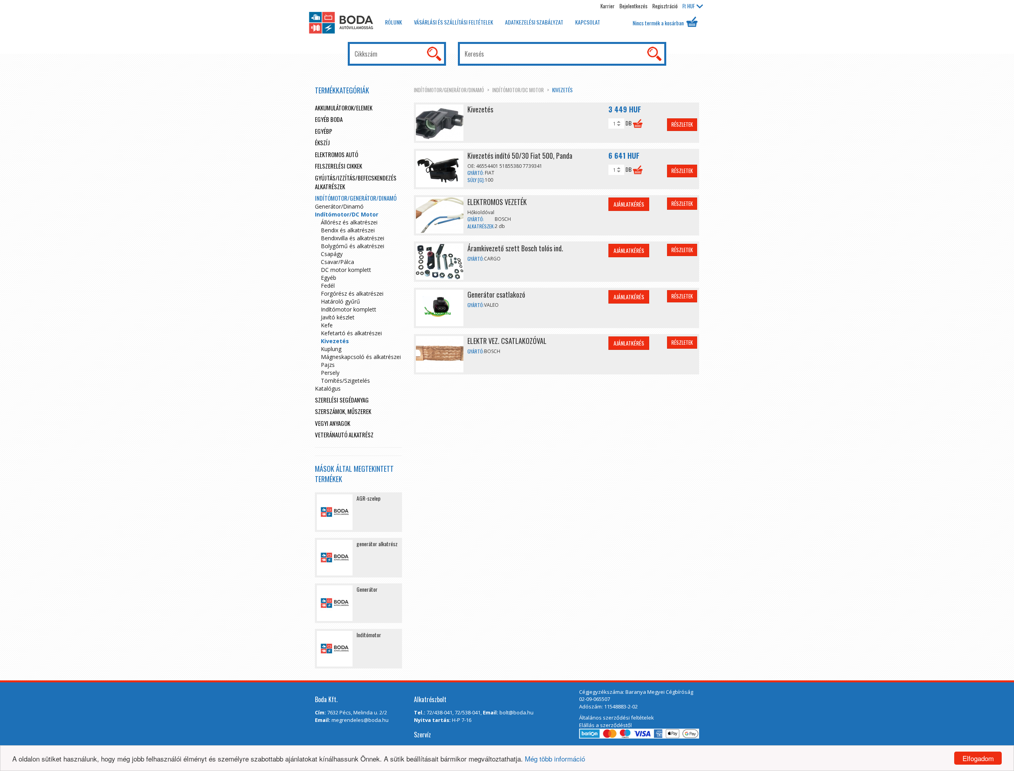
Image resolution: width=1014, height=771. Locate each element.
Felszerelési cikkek (338, 165)
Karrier (607, 6)
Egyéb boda (329, 119)
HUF (688, 6)
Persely (330, 372)
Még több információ (555, 758)
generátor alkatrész (377, 543)
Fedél (328, 285)
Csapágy (332, 254)
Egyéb (328, 277)
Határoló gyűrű (340, 301)
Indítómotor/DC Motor (518, 90)
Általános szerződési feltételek (616, 717)
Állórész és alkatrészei (349, 222)
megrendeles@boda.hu (360, 720)
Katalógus (328, 388)
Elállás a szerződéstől (605, 725)
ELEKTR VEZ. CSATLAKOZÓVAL (507, 341)
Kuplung (331, 349)
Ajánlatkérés (629, 204)
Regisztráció (665, 6)
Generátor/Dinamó (339, 206)
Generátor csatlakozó (496, 294)
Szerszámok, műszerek (343, 411)
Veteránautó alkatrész (344, 434)
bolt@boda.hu (516, 712)
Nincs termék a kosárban (659, 23)
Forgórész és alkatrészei (352, 293)
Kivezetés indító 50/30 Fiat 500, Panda (519, 155)
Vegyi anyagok (332, 423)
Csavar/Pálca (337, 262)
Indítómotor (368, 634)
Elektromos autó (336, 154)
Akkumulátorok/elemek (343, 107)
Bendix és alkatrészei (348, 230)
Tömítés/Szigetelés (345, 380)
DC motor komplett (346, 269)
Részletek (682, 124)
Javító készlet (338, 317)
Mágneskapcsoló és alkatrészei (361, 357)
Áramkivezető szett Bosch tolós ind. (515, 248)
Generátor (366, 589)
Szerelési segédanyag (342, 399)
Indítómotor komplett (348, 309)
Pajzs (328, 364)
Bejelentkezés (633, 6)
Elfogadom (978, 758)
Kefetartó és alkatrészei (351, 333)
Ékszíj (322, 142)
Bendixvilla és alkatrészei (352, 238)
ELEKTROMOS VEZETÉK (497, 202)
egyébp (323, 131)
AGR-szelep (368, 498)
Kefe (327, 325)
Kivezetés (562, 90)
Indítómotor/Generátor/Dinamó (449, 90)
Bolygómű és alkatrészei (352, 246)
